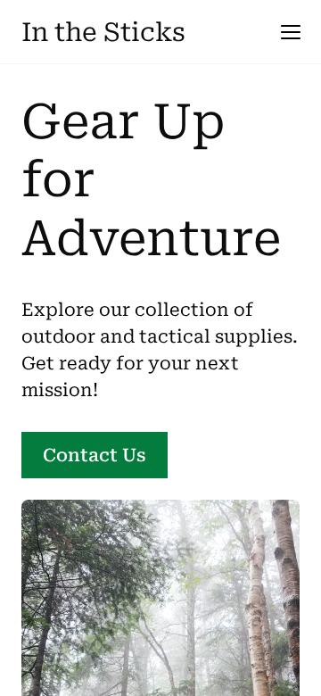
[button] (290, 32)
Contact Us (94, 455)
